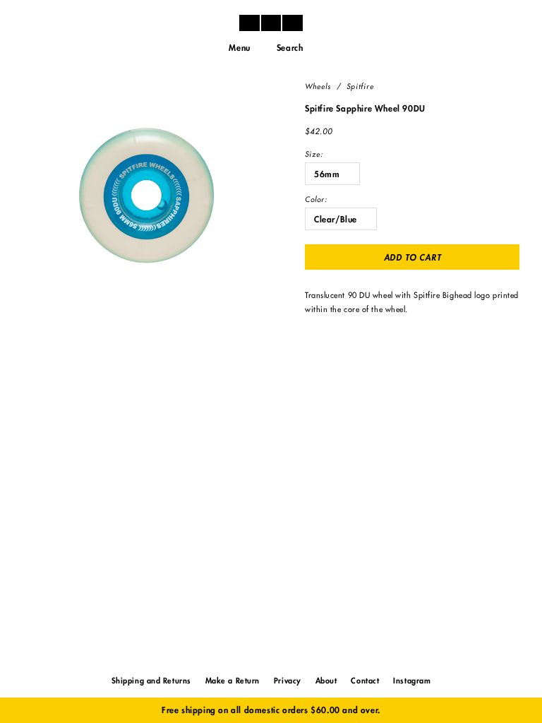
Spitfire (360, 86)
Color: (316, 199)
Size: (314, 154)
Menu (239, 48)
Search (290, 48)
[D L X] (271, 22)
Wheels (318, 86)
